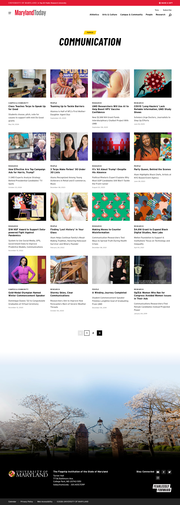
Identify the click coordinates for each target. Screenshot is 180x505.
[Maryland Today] (30, 13)
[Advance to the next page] (99, 333)
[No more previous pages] (80, 333)
